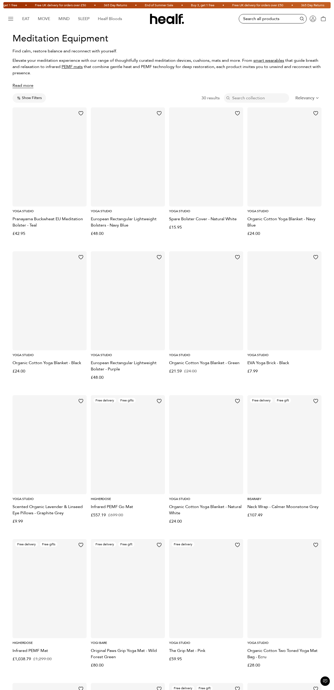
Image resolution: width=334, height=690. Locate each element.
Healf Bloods (110, 19)
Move (44, 19)
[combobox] (307, 98)
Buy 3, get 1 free (185, 5)
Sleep (84, 19)
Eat (25, 19)
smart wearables (268, 60)
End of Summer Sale (141, 5)
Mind (64, 19)
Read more (23, 85)
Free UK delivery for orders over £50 (42, 5)
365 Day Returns (97, 5)
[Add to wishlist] (81, 113)
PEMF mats (72, 67)
